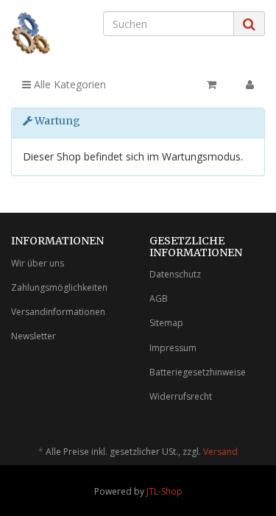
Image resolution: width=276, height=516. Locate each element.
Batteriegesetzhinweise (197, 372)
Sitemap (166, 323)
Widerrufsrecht (180, 396)
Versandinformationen (58, 311)
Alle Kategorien (68, 84)
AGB (158, 298)
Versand (220, 451)
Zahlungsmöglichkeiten (59, 287)
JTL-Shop (164, 491)
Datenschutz (175, 274)
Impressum (173, 348)
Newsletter (33, 336)
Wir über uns (37, 263)
